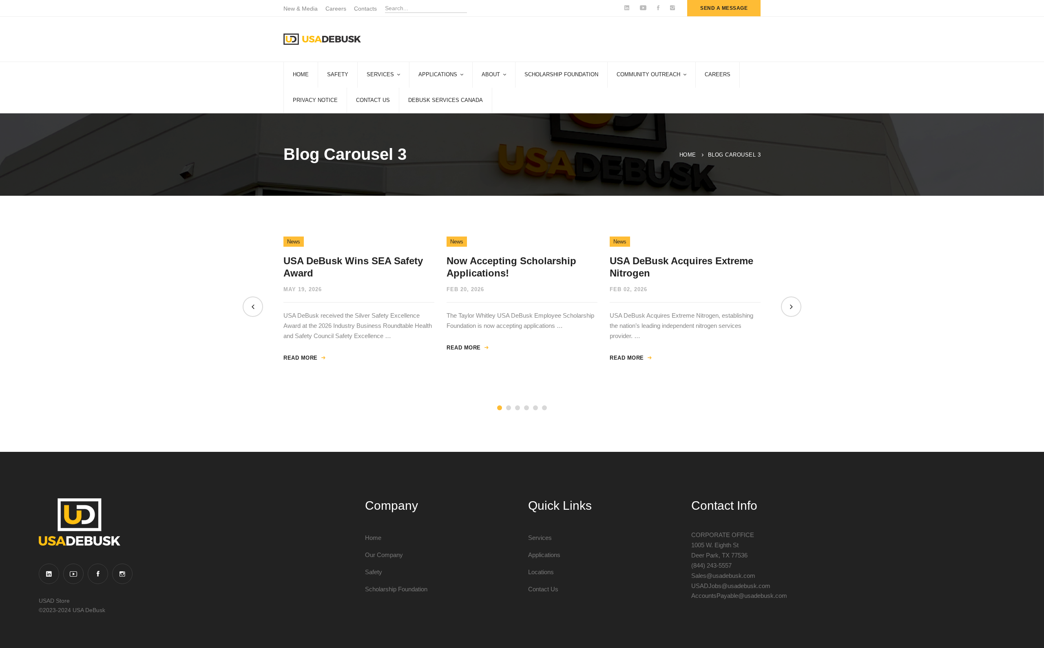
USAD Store (54, 600)
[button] (253, 306)
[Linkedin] (49, 574)
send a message (724, 8)
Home (687, 155)
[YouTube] (73, 574)
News (293, 242)
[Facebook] (98, 574)
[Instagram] (122, 574)
